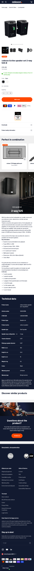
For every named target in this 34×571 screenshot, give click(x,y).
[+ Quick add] (24, 159)
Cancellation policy (6, 477)
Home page (4, 7)
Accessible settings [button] (23, 485)
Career (3, 502)
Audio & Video (12, 7)
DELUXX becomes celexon (8, 499)
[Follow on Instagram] (3, 549)
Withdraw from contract (7, 480)
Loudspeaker (21, 7)
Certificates (22, 480)
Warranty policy (5, 483)
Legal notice (5, 513)
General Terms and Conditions (6, 509)
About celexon (5, 497)
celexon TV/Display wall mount (14, 163)
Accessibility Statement (25, 488)
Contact (21, 471)
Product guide (22, 477)
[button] (5, 50)
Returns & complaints (7, 474)
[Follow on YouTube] (7, 549)
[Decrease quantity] (4, 93)
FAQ (20, 474)
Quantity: (4, 89)
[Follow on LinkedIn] (11, 549)
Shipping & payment (7, 471)
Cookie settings (23, 483)
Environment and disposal (8, 485)
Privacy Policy (5, 505)
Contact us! (17, 435)
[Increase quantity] (10, 93)
